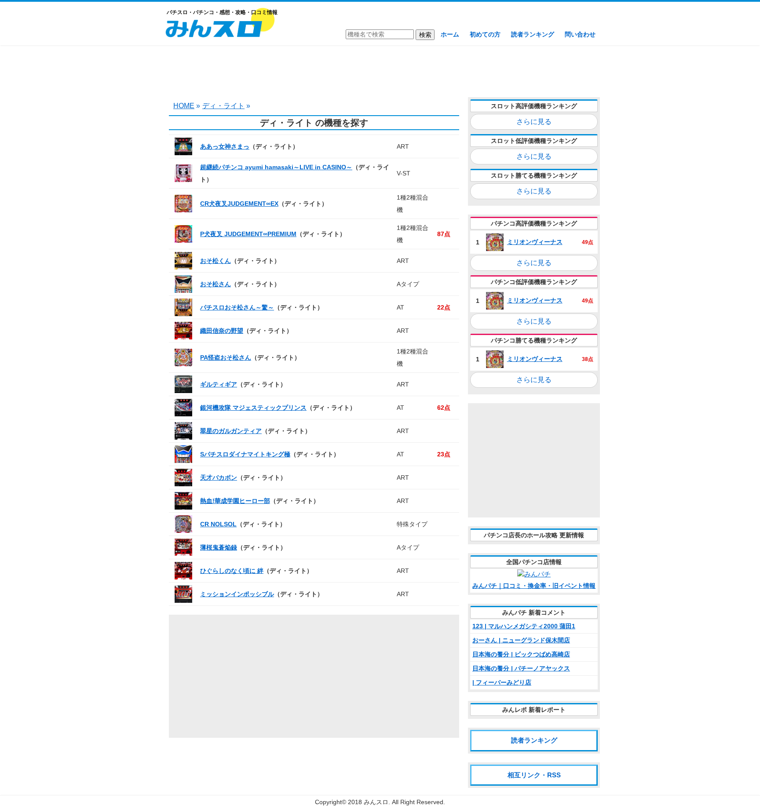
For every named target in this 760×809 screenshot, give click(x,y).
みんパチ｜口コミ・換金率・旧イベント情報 (534, 585)
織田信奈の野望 (221, 330)
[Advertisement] (380, 70)
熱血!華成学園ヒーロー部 (235, 500)
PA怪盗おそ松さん (225, 357)
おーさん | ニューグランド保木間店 (521, 640)
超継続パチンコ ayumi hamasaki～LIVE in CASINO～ (276, 167)
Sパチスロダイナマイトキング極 (245, 454)
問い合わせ (580, 34)
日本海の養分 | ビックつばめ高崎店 (521, 654)
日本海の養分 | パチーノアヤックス (521, 668)
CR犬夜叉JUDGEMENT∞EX (239, 203)
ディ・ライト (223, 105)
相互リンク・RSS (534, 775)
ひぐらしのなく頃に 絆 (231, 570)
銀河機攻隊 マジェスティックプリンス (253, 407)
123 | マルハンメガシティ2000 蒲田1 (523, 626)
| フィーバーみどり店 (501, 682)
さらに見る (534, 121)
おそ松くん (215, 260)
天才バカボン (218, 477)
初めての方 (485, 34)
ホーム (450, 34)
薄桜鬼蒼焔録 (218, 547)
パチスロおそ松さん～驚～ (237, 307)
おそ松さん (215, 284)
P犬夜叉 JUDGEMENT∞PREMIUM (248, 233)
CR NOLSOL (218, 524)
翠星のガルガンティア (231, 430)
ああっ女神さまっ (224, 146)
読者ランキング (532, 34)
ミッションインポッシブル (237, 594)
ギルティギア (218, 384)
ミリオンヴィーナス (535, 241)
